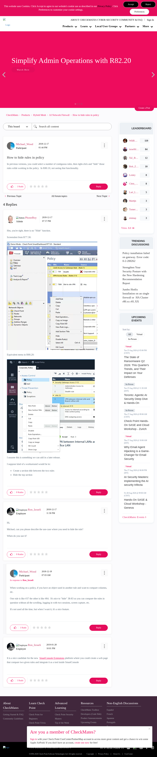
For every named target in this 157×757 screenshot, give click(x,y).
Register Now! (25, 79)
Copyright (90, 754)
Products (68, 26)
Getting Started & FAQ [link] (13, 714)
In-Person (129, 384)
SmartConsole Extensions (51, 658)
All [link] (129, 334)
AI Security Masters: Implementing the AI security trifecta (136, 481)
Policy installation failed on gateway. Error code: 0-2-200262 (136, 257)
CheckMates (12, 115)
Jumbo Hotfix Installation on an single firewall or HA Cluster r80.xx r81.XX (136, 295)
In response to (21, 580)
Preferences (139, 12)
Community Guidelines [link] (13, 719)
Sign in (33, 739)
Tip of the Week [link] (62, 723)
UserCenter (128, 754)
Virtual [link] (139, 334)
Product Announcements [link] (91, 718)
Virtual (128, 347)
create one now (82, 742)
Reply (98, 186)
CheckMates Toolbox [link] (90, 710)
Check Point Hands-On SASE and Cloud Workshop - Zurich (136, 424)
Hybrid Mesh (39, 115)
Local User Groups (106, 26)
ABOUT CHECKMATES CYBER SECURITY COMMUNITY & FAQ (106, 20)
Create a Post (144, 108)
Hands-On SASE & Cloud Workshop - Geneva (135, 503)
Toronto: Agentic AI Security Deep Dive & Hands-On (136, 399)
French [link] (110, 714)
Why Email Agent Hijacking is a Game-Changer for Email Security (136, 453)
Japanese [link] (110, 718)
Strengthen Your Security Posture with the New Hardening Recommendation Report (134, 275)
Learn (84, 26)
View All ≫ (128, 228)
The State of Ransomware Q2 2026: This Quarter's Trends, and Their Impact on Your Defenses (136, 367)
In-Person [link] (132, 339)
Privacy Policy (104, 6)
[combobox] (72, 126)
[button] (131, 4)
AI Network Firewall (59, 115)
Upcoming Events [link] (88, 722)
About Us (116, 754)
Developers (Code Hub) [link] (91, 714)
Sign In (150, 20)
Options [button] (108, 115)
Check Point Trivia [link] (37, 723)
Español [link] (110, 710)
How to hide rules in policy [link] (86, 115)
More (146, 26)
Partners (130, 26)
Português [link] (111, 722)
